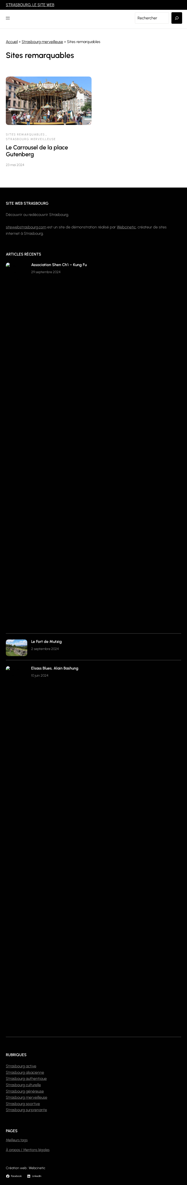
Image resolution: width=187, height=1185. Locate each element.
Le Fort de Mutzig (46, 641)
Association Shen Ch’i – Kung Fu (59, 264)
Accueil (12, 41)
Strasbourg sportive (23, 1103)
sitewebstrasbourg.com (26, 227)
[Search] (176, 18)
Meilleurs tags (17, 1140)
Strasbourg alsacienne (25, 1072)
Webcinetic (126, 227)
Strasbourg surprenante (26, 1109)
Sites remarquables (25, 134)
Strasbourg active (21, 1066)
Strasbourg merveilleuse (42, 41)
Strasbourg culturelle (23, 1085)
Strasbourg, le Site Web (30, 4)
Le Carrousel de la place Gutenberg (37, 151)
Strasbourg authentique (26, 1078)
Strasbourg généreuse (25, 1091)
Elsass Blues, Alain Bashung (54, 668)
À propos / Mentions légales (27, 1150)
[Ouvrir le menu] (8, 18)
